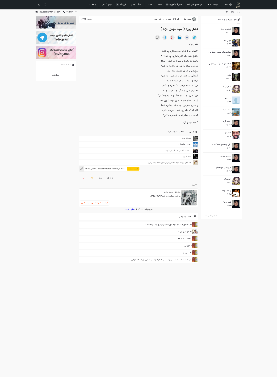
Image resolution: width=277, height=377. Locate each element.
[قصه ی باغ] (236, 204)
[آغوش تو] (236, 181)
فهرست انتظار (212, 4)
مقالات (149, 4)
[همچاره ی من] (236, 158)
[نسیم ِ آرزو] (236, 123)
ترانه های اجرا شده (194, 4)
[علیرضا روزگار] (186, 138)
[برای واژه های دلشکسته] (236, 146)
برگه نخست (227, 4)
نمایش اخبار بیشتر (210, 215)
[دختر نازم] (236, 135)
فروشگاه (123, 4)
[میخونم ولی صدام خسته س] (236, 54)
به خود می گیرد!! (185, 231)
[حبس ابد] (236, 42)
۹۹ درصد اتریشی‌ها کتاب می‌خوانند (177, 150)
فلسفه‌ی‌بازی (187, 252)
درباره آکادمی (106, 4)
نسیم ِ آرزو (227, 121)
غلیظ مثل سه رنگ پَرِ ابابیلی (220, 63)
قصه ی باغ (226, 202)
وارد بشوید (129, 209)
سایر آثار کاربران (175, 4)
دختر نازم (227, 132)
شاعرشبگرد (227, 86)
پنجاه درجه (226, 190)
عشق (229, 75)
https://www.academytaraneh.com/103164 (102, 169)
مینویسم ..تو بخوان (223, 167)
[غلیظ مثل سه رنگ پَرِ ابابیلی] (236, 66)
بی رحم (228, 98)
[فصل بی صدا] (236, 31)
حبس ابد (227, 40)
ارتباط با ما (92, 4)
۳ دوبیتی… (187, 245)
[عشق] (236, 77)
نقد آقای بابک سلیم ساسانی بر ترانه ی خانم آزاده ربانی (169, 162)
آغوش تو (227, 178)
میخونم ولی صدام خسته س (220, 52)
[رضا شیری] (187, 156)
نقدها (159, 4)
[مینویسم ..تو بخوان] (236, 169)
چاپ (156, 19)
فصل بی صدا (226, 28)
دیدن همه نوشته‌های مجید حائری (94, 202)
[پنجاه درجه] (236, 193)
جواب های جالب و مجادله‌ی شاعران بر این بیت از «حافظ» (169, 224)
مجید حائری (168, 191)
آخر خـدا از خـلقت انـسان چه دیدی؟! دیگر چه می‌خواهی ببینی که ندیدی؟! (161, 259)
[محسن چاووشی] (184, 144)
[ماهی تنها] (236, 112)
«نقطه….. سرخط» (185, 238)
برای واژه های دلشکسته (221, 144)
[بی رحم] (236, 100)
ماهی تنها (227, 109)
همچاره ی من (225, 155)
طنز (193, 185)
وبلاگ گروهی (136, 4)
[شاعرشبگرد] (236, 89)
